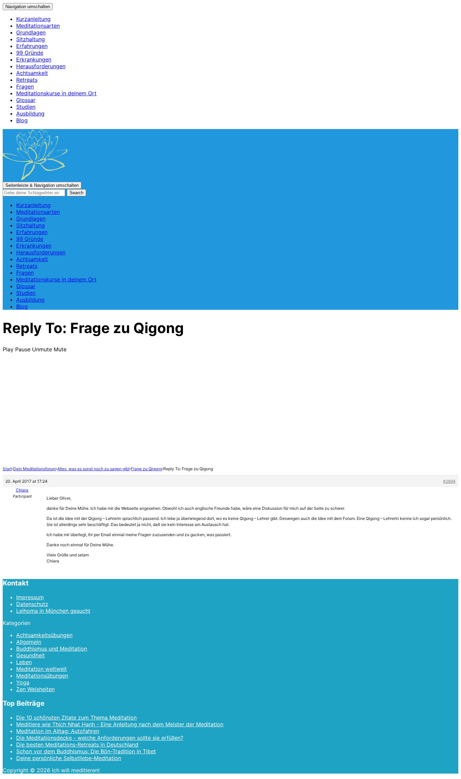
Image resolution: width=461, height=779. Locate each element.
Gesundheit (30, 655)
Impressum (30, 597)
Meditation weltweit (41, 668)
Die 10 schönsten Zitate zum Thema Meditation (76, 717)
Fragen (25, 86)
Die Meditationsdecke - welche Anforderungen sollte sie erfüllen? (99, 737)
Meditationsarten (38, 25)
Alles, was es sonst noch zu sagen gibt (93, 468)
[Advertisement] (230, 415)
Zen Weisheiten (35, 689)
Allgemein (28, 641)
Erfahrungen (32, 46)
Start (7, 468)
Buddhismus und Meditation (51, 648)
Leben (24, 662)
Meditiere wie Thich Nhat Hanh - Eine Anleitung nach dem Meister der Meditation (119, 724)
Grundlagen (31, 32)
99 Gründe (29, 52)
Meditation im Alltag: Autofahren (57, 731)
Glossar (25, 100)
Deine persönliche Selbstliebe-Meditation (68, 758)
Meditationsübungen (42, 675)
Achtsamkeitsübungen (44, 635)
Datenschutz (32, 604)
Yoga (22, 682)
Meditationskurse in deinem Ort (56, 93)
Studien (25, 106)
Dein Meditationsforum (34, 468)
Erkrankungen (33, 59)
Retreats (26, 79)
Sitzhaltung (30, 39)
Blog (22, 120)
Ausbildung (30, 113)
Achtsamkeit (32, 73)
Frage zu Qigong (146, 468)
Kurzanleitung (33, 19)
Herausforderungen (40, 66)
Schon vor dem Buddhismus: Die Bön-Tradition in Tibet (86, 751)
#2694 (449, 481)
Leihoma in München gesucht (53, 610)
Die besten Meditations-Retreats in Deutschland (77, 744)
